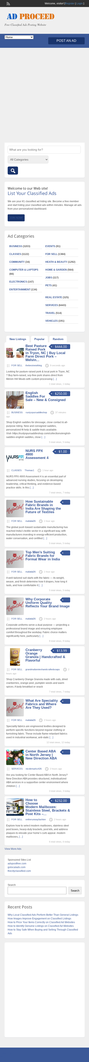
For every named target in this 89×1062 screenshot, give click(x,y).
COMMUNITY (17, 262)
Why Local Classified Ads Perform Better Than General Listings (43, 914)
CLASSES (15, 254)
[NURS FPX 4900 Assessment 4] (15, 465)
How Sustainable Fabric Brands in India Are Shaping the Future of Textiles (43, 507)
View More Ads (13, 848)
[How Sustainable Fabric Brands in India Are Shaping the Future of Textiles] (15, 516)
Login (79, 3)
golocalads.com (16, 867)
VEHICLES (51, 320)
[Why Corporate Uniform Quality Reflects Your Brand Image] (15, 614)
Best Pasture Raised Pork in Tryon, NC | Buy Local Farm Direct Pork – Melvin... (45, 353)
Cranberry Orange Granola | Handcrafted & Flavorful (45, 655)
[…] (55, 379)
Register (70, 3)
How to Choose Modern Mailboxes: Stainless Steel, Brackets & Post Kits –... (47, 807)
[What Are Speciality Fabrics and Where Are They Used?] (15, 715)
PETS (48, 285)
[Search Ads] (13, 171)
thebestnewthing (33, 365)
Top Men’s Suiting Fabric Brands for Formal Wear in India (42, 555)
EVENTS (50, 246)
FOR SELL (51, 254)
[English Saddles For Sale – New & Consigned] (15, 407)
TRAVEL (50, 313)
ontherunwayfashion (35, 819)
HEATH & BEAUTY (56, 262)
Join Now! (16, 217)
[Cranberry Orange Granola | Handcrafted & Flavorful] (15, 664)
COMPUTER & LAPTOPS (23, 269)
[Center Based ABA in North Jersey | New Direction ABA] (15, 764)
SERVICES (51, 305)
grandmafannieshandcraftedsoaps (42, 669)
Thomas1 (29, 470)
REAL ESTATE (53, 297)
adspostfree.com (17, 863)
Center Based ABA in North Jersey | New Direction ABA (41, 754)
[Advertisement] (44, 95)
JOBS (48, 277)
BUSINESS (15, 246)
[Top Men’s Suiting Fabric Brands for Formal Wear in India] (15, 567)
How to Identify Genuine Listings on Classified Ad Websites (41, 926)
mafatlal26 (30, 521)
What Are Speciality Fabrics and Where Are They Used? (41, 704)
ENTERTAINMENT (19, 289)
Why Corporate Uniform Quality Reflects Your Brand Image (47, 602)
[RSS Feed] (8, 3)
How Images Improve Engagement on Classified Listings (39, 918)
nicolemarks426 (34, 768)
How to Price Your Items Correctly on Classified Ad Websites (41, 922)
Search (12, 885)
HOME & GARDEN (56, 269)
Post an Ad (66, 40)
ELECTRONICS (18, 281)
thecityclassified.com (19, 871)
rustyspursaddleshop (36, 412)
